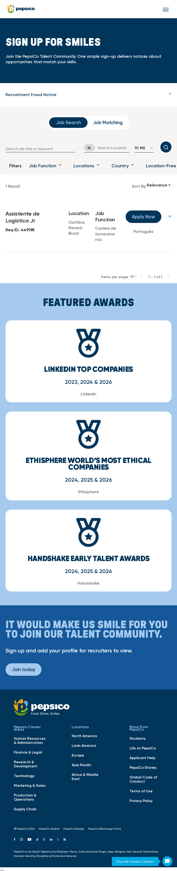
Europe (78, 755)
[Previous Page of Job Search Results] (142, 276)
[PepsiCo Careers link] (21, 9)
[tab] (88, 94)
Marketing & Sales (30, 785)
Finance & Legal (28, 752)
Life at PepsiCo (143, 748)
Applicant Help (142, 758)
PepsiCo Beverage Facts (104, 829)
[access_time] (86, 148)
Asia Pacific (81, 765)
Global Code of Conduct (143, 779)
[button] (88, 94)
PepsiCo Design (73, 829)
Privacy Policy (141, 801)
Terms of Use (141, 791)
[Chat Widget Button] (167, 861)
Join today (23, 669)
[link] (88, 226)
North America (84, 736)
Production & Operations (25, 797)
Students (138, 738)
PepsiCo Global (49, 829)
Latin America (84, 745)
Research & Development (26, 764)
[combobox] (40, 148)
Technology (24, 776)
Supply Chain (25, 809)
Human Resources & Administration (30, 740)
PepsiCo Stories (143, 767)
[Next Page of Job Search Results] (168, 276)
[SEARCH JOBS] (165, 147)
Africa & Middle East (85, 776)
